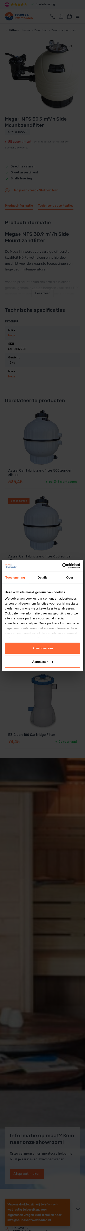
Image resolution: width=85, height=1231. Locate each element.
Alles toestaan (42, 648)
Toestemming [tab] (15, 577)
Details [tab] (43, 577)
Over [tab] (69, 577)
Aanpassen (40, 661)
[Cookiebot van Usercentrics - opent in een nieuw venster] (62, 566)
